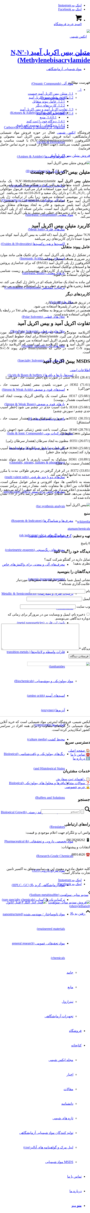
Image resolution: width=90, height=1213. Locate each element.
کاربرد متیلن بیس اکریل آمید (51, 97)
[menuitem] (41, 543)
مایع (70, 987)
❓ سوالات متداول (77, 783)
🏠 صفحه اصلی (79, 750)
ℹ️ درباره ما (81, 758)
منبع (48, 117)
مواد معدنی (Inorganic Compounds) (49, 214)
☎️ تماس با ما (80, 754)
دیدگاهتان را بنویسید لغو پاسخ (41, 125)
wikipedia (83, 521)
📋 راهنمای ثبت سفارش (73, 779)
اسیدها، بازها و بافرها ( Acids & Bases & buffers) (40, 375)
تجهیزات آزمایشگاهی (59, 1016)
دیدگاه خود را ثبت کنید (45, 121)
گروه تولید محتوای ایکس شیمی (50, 536)
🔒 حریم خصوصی (77, 787)
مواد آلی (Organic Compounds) (52, 83)
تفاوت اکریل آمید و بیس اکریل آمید (46, 109)
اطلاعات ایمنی (80, 370)
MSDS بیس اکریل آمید (54, 113)
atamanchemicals (79, 528)
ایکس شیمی (66, 132)
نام (88, 591)
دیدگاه (84, 649)
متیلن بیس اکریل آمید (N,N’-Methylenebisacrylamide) (50, 56)
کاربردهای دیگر (50, 105)
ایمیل (86, 599)
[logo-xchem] (80, 36)
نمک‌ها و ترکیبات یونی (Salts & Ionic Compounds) (40, 433)
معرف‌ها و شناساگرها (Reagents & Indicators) (42, 521)
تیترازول (67, 1001)
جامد (70, 972)
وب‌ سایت (83, 606)
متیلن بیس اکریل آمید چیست (50, 93)
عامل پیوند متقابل (48, 101)
